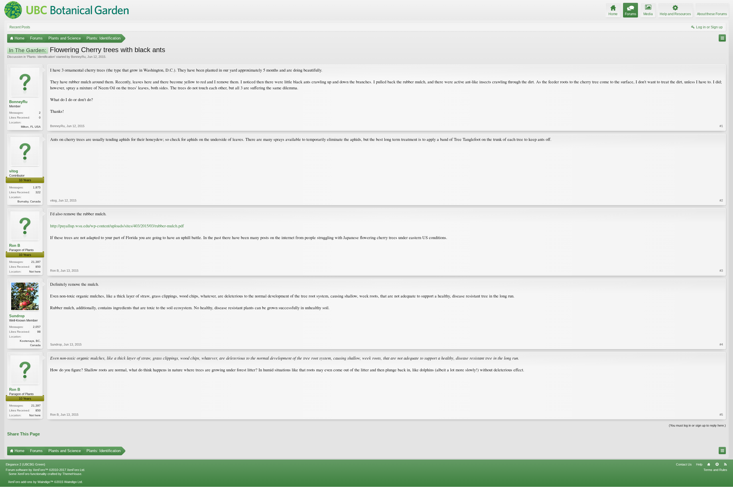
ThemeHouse (71, 474)
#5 (721, 414)
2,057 (37, 326)
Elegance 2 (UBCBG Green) (25, 464)
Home (709, 464)
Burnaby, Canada (29, 201)
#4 (721, 344)
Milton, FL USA (31, 126)
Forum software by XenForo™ (45, 470)
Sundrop (17, 316)
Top (717, 464)
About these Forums (712, 14)
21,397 (36, 261)
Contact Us (684, 464)
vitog (13, 171)
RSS (725, 464)
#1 (721, 126)
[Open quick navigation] (722, 38)
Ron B (14, 245)
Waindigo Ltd (73, 482)
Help (699, 464)
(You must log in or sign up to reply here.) (697, 425)
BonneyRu (78, 56)
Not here (35, 271)
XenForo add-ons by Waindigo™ (30, 482)
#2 (721, 200)
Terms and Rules (715, 470)
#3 (721, 270)
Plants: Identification (41, 56)
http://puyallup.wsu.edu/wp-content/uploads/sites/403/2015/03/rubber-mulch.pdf (117, 225)
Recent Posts (19, 27)
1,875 (37, 187)
